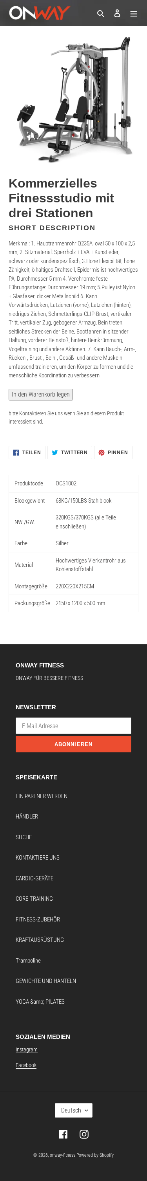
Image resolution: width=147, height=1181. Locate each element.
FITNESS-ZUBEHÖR (38, 919)
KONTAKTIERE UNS (38, 857)
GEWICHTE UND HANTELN (46, 980)
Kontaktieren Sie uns (41, 413)
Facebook (26, 1065)
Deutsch (71, 1110)
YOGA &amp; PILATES (40, 1001)
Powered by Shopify (95, 1155)
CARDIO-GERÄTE (34, 878)
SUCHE (24, 837)
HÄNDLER (27, 816)
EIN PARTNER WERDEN (41, 796)
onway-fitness (62, 1155)
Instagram (27, 1049)
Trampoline (28, 960)
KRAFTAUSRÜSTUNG (40, 939)
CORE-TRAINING (34, 898)
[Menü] (133, 13)
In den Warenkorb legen (41, 394)
